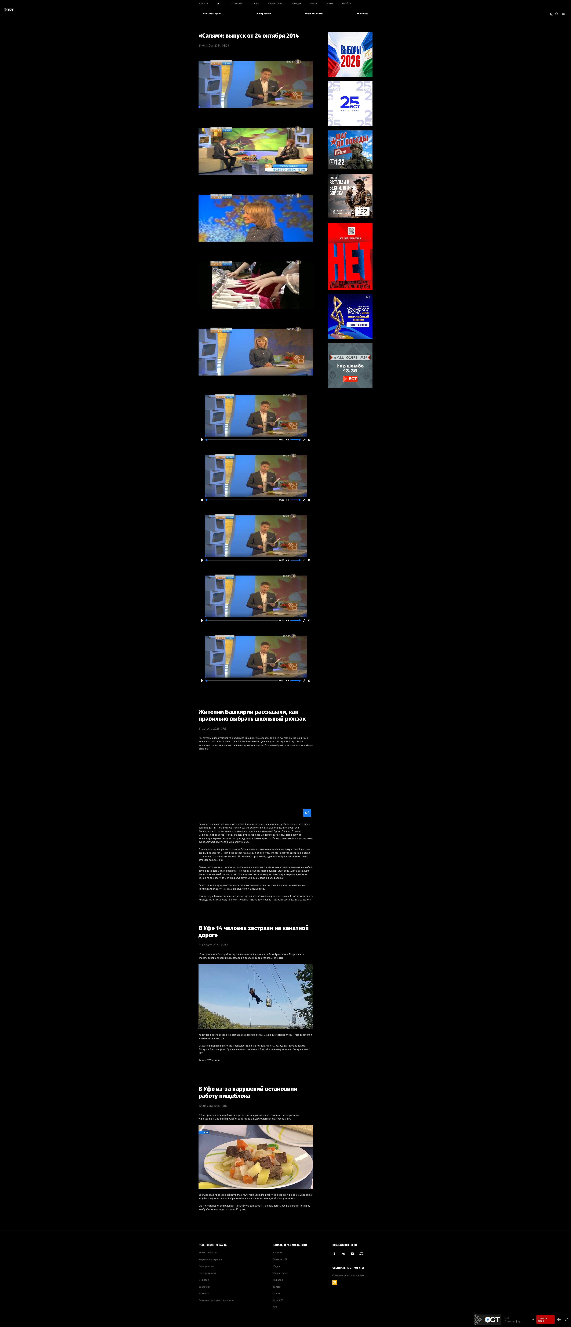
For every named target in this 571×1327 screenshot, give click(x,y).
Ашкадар (296, 3)
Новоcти (203, 3)
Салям (329, 3)
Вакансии (204, 1286)
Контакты (204, 1293)
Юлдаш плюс (275, 3)
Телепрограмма (314, 13)
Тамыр (313, 3)
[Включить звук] (307, 813)
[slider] (242, 439)
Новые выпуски (212, 13)
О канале (362, 13)
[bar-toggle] (563, 13)
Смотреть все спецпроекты (348, 1275)
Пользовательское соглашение (216, 1300)
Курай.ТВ (346, 3)
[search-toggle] (556, 13)
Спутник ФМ (236, 3)
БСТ (219, 3)
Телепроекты (263, 13)
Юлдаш (255, 3)
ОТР (275, 1307)
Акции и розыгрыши (210, 1259)
